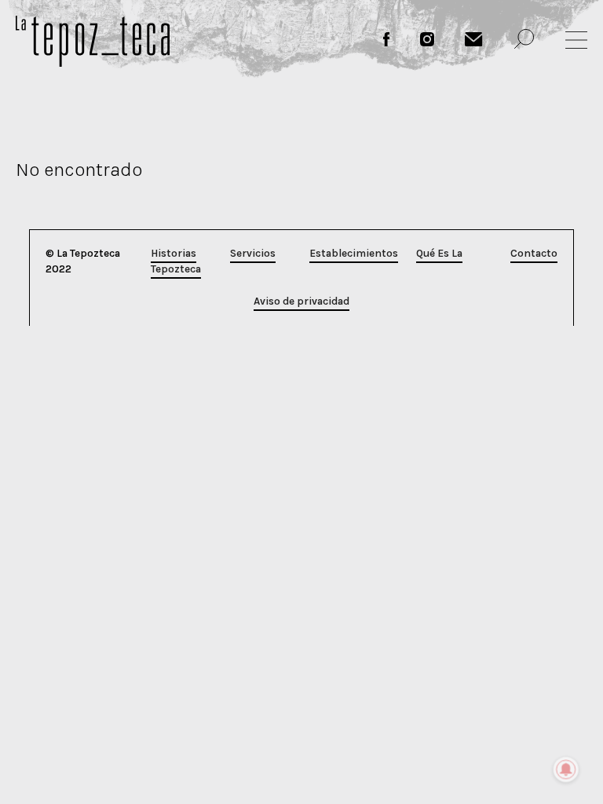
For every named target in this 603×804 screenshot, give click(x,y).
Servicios (253, 253)
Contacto (533, 253)
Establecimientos (353, 253)
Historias (173, 253)
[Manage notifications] (566, 769)
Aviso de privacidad (301, 301)
